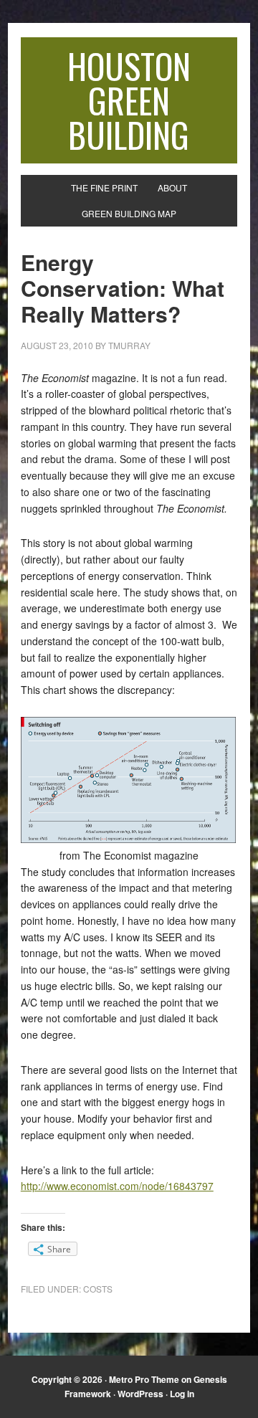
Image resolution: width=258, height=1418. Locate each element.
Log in (182, 1393)
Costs (98, 1289)
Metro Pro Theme (144, 1379)
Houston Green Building (129, 100)
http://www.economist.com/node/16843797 (117, 1186)
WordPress (140, 1393)
